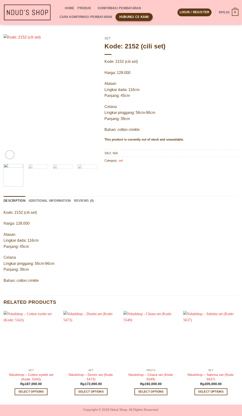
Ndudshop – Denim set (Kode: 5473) (91, 377)
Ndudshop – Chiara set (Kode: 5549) (151, 377)
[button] (194, 12)
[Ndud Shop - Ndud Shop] (27, 12)
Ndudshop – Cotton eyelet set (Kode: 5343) (31, 377)
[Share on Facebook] (108, 171)
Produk (84, 8)
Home (69, 8)
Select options (31, 391)
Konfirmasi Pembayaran (119, 8)
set (107, 38)
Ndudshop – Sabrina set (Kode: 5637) (210, 377)
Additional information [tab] (50, 200)
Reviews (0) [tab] (84, 200)
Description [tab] (14, 200)
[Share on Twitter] (117, 171)
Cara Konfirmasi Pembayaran (86, 17)
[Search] (59, 8)
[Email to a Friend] (126, 171)
